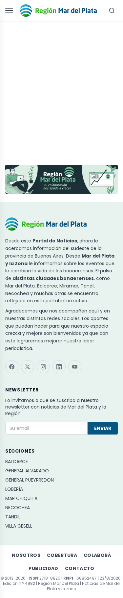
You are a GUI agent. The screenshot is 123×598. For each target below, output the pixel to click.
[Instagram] (43, 366)
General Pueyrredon (29, 480)
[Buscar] (112, 10)
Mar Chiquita (21, 498)
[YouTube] (74, 366)
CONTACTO (79, 568)
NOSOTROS (26, 555)
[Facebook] (11, 366)
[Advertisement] (61, 90)
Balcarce (16, 461)
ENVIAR (102, 428)
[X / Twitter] (27, 366)
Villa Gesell (18, 526)
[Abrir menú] (10, 10)
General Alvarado (27, 470)
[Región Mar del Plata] (58, 10)
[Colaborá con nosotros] (61, 179)
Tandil (12, 516)
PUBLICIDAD (43, 568)
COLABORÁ (97, 555)
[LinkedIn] (59, 366)
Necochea (17, 507)
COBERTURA (62, 555)
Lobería (14, 489)
